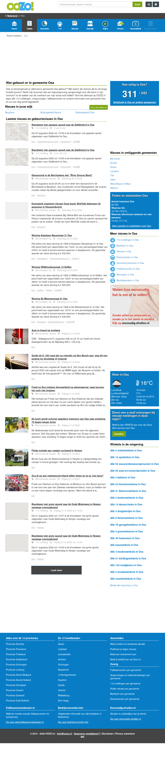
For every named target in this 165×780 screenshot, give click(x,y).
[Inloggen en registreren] (149, 4)
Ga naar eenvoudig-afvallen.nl (125, 718)
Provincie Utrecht (14, 690)
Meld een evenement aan (123, 654)
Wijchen (114, 187)
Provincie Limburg (15, 669)
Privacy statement (125, 733)
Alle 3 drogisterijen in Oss (125, 511)
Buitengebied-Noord (50, 112)
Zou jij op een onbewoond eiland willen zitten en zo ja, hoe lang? (67, 475)
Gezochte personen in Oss (130, 262)
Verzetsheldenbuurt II (59, 258)
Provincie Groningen (16, 664)
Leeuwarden (64, 654)
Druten (113, 162)
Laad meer (56, 570)
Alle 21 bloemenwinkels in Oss (128, 491)
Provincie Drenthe (15, 644)
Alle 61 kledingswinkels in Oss (128, 558)
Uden (113, 179)
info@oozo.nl (64, 733)
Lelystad (62, 649)
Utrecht (61, 690)
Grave (113, 167)
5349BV (76, 141)
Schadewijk (42, 258)
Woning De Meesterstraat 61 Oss (50, 298)
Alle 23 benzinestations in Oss (128, 484)
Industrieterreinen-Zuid (47, 141)
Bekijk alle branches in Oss (124, 585)
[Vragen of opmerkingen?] (156, 4)
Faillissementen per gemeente (125, 670)
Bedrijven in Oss (124, 245)
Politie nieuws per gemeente (124, 688)
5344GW (71, 321)
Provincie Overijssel (16, 685)
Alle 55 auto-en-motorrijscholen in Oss (132, 470)
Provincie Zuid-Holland (17, 700)
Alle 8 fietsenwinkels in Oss (126, 518)
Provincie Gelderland (16, 659)
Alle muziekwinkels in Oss (125, 578)
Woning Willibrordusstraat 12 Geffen (52, 267)
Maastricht (63, 669)
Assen (61, 644)
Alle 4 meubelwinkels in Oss (126, 572)
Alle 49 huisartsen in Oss (125, 538)
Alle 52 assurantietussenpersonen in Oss (134, 464)
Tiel (112, 175)
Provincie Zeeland (15, 695)
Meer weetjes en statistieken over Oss (131, 225)
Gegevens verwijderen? (87, 733)
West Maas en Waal (120, 183)
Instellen (119, 433)
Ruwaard (41, 321)
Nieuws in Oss (123, 251)
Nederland (12, 15)
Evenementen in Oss (127, 257)
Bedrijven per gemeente (122, 693)
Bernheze (115, 158)
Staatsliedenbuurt (56, 321)
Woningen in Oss (125, 274)
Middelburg (63, 695)
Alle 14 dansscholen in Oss (126, 504)
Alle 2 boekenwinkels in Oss (126, 497)
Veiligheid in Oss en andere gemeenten (134, 102)
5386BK (58, 290)
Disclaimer (107, 733)
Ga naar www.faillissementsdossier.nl (25, 722)
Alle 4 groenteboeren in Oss (126, 531)
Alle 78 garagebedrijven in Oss (128, 524)
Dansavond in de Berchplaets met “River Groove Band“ (62, 175)
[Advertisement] (56, 600)
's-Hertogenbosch (67, 674)
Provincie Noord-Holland (18, 679)
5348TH (75, 258)
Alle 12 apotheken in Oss (125, 457)
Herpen (40, 527)
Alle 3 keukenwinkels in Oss (126, 551)
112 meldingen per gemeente (125, 683)
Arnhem (62, 659)
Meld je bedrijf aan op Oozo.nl (125, 659)
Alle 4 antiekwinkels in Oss (126, 450)
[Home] (20, 6)
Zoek (137, 4)
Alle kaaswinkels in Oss (124, 545)
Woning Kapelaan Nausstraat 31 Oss (52, 235)
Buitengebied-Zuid (85, 112)
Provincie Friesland (15, 654)
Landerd (114, 171)
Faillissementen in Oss (128, 268)
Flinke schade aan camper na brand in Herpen (57, 450)
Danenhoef (66, 141)
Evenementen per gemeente (124, 698)
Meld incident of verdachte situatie (127, 644)
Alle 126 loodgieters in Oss (126, 565)
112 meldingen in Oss (127, 239)
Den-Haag (63, 700)
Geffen (40, 290)
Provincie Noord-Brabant (18, 674)
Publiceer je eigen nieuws (123, 649)
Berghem (10, 112)
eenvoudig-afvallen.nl (135, 323)
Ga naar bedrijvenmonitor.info (73, 722)
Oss (26, 35)
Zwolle (61, 685)
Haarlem (62, 679)
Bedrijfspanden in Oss (127, 280)
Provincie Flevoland (16, 649)
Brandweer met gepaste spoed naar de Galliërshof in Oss (63, 124)
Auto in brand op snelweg (46, 330)
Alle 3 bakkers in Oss (122, 477)
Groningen (63, 664)
